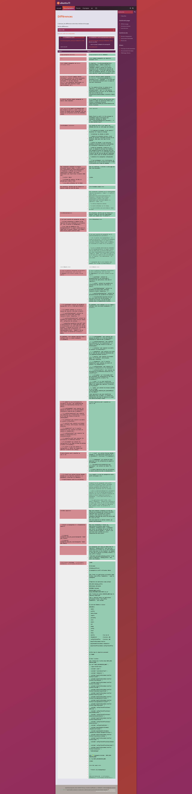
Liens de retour (124, 28)
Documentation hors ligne (127, 50)
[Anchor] (59, 16)
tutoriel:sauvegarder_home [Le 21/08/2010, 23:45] (72, 40)
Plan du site (124, 40)
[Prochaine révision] (85, 37)
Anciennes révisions (125, 26)
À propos (86, 8)
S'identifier (123, 16)
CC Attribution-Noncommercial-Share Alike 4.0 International (105, 790)
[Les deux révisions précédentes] (60, 37)
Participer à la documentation (128, 48)
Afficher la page (124, 24)
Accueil (59, 8)
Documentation (68, 8)
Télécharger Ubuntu (125, 53)
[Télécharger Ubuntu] (92, 8)
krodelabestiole (93, 47)
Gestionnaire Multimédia (127, 38)
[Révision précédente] (62, 37)
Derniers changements (126, 36)
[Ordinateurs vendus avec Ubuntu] (96, 8)
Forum (78, 8)
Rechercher (134, 12)
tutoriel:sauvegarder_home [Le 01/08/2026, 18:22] (101, 40)
